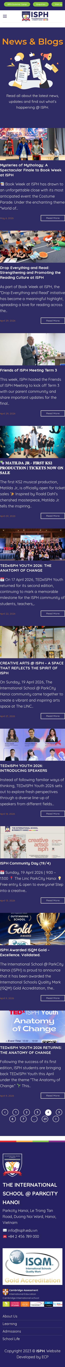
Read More (52, 218)
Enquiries (40, 4)
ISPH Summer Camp (17, 4)
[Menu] (5, 16)
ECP (45, 1356)
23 (45, 1119)
